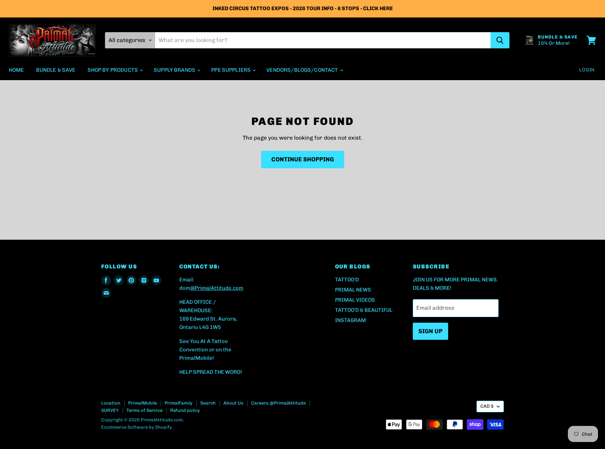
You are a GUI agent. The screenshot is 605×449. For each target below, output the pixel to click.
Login (586, 70)
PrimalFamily (179, 403)
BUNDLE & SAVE (56, 70)
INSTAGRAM (350, 320)
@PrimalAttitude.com (216, 288)
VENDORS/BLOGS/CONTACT (302, 70)
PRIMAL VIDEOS (355, 300)
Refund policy (185, 410)
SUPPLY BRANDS (175, 70)
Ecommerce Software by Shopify (136, 427)
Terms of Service (144, 410)
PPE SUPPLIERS (231, 70)
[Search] (500, 40)
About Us (233, 403)
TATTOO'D (347, 279)
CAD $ (486, 406)
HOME (16, 70)
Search (208, 403)
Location (110, 403)
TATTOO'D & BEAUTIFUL (363, 310)
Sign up (430, 331)
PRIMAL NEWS (353, 290)
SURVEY (110, 410)
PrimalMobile (142, 403)
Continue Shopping (302, 159)
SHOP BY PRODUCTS (113, 70)
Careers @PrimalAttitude (278, 403)
